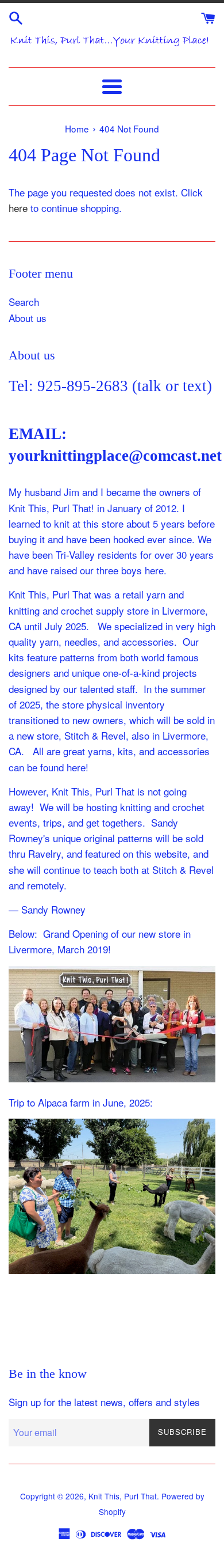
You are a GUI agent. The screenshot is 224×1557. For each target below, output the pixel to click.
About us (28, 317)
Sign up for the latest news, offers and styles (104, 1402)
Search (24, 301)
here (18, 207)
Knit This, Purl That (122, 1496)
